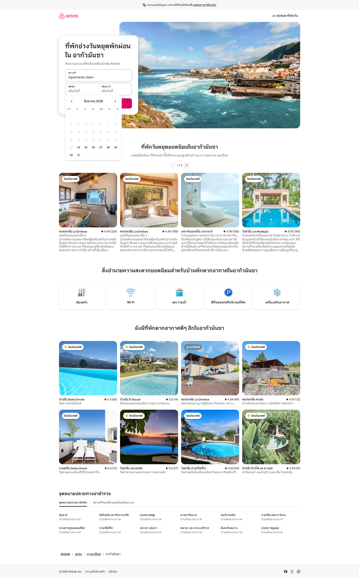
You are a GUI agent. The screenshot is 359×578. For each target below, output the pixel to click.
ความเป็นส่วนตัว (95, 571)
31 (78, 155)
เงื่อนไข (113, 571)
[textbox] (82, 91)
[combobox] (98, 77)
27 (100, 147)
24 (78, 147)
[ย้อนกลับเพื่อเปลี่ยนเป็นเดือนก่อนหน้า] (72, 101)
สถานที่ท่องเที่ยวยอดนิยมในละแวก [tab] (113, 502)
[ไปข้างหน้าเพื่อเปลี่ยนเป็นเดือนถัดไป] (115, 101)
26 (93, 147)
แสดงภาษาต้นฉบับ (204, 5)
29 (115, 147)
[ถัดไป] (187, 165)
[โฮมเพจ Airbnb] (68, 16)
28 (108, 147)
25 (85, 147)
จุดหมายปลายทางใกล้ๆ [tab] (73, 502)
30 (71, 155)
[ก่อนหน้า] (173, 165)
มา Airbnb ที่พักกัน (285, 16)
